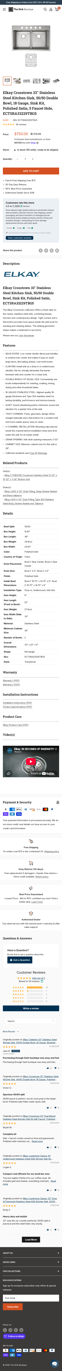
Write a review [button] (31, 1008)
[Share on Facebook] (41, 250)
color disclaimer (26, 335)
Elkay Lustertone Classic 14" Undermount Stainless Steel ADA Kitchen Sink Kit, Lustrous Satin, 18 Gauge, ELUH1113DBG (27, 1158)
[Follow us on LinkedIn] (21, 1330)
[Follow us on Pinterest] (16, 1330)
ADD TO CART (31, 171)
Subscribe (12, 1306)
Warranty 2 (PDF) (11, 684)
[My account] (50, 9)
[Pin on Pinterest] (46, 250)
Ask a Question (21, 960)
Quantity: (8, 159)
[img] (9, 1046)
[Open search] (45, 9)
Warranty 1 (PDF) (11, 680)
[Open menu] (4, 9)
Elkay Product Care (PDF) (16, 725)
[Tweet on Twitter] (52, 250)
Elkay (6, 120)
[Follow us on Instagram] (10, 1330)
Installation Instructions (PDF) (17, 702)
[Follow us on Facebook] (5, 1330)
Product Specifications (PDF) (17, 706)
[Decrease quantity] (17, 159)
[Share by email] (57, 250)
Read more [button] (37, 1141)
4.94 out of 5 (38, 978)
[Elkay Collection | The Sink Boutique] (21, 270)
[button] (18, 987)
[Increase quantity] (33, 159)
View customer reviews (19, 238)
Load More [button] (31, 1239)
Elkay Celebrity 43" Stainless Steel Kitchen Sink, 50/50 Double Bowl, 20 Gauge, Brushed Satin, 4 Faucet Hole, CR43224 (30, 1042)
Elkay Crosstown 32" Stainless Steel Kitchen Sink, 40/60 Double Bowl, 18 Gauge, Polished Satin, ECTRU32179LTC (31, 1079)
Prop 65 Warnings (38, 453)
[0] (57, 9)
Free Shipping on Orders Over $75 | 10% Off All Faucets (31, 2)
